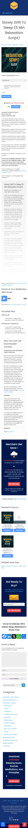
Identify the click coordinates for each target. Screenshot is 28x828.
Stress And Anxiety (10, 734)
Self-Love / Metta (10, 729)
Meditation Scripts (6, 45)
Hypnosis (7, 717)
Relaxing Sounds (9, 737)
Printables (6, 746)
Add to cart (6, 96)
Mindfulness (8, 720)
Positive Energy (9, 723)
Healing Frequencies (10, 740)
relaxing (20, 566)
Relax (5, 801)
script (24, 566)
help (17, 75)
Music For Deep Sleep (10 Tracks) (16, 304)
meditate (14, 566)
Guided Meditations (10, 700)
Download (7, 530)
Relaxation (16, 45)
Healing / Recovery (11, 714)
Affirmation (8, 706)
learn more (15, 106)
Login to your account (20, 499)
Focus (6, 709)
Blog (9, 801)
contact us (11, 431)
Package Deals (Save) (11, 697)
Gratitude (7, 711)
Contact (14, 803)
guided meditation (6, 566)
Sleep (21, 45)
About (22, 801)
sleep (3, 568)
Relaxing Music (8, 743)
